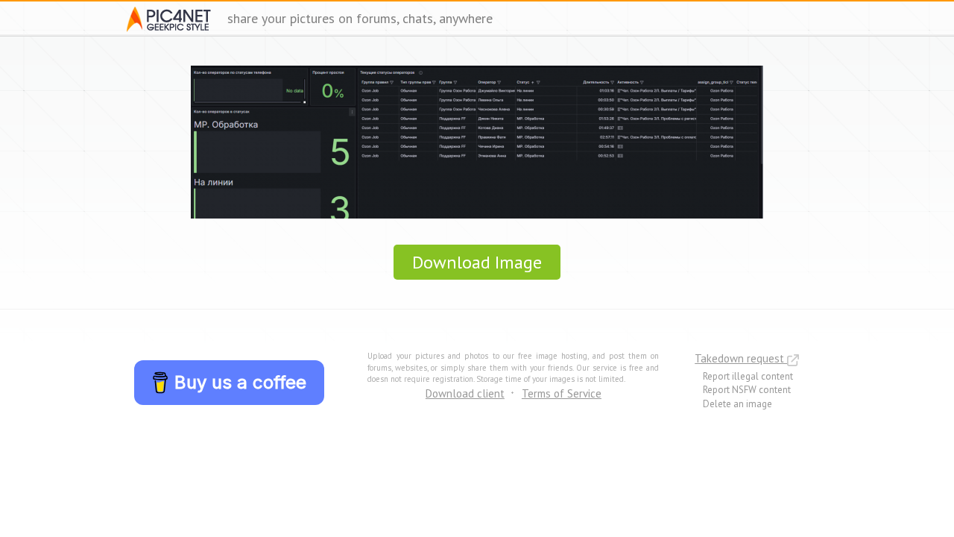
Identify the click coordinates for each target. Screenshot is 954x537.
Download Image (477, 262)
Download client (465, 393)
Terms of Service (561, 393)
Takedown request (741, 358)
